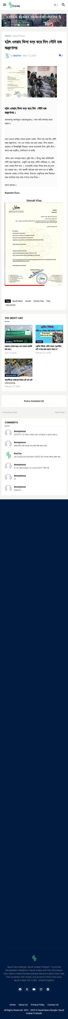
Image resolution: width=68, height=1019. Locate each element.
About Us (23, 1004)
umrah (28, 301)
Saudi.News (19, 36)
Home (8, 36)
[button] (4, 5)
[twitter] (27, 989)
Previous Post (10, 412)
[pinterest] (48, 989)
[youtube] (34, 989)
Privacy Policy (37, 1004)
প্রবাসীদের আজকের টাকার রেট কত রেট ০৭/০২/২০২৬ (18, 381)
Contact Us (53, 1004)
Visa (48, 301)
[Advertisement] (34, 540)
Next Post (60, 412)
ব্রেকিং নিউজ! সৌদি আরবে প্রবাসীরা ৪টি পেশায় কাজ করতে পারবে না (48, 347)
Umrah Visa (39, 301)
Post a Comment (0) (34, 401)
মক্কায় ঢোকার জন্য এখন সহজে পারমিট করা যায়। (18, 347)
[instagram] (41, 989)
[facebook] (20, 989)
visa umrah (10, 305)
